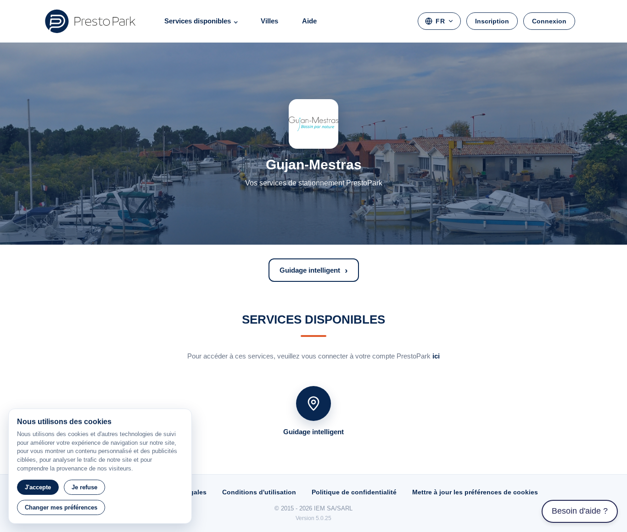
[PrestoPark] (90, 21)
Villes (269, 21)
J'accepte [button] (38, 487)
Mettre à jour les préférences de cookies (475, 492)
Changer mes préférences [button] (61, 507)
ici (436, 356)
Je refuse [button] (84, 487)
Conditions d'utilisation (259, 492)
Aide (309, 21)
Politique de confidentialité (354, 492)
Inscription (492, 21)
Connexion (549, 21)
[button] (314, 270)
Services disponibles (197, 21)
